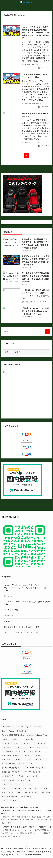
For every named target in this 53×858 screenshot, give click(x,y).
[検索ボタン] (50, 3)
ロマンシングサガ (31, 792)
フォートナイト (32, 776)
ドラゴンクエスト (40, 759)
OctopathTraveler (8, 731)
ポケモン (29, 784)
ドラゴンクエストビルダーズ (34, 768)
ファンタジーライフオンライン (13, 776)
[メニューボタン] (3, 3)
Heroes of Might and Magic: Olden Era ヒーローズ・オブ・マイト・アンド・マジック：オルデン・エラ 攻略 (26, 588)
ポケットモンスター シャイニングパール (16, 780)
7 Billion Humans (8, 727)
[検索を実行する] (47, 331)
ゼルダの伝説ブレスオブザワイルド (28, 751)
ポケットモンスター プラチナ (12, 784)
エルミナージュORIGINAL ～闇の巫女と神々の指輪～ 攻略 (27, 603)
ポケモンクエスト (40, 788)
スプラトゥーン (7, 751)
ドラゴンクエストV (8, 764)
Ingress (28, 727)
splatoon (30, 735)
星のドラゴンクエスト (9, 796)
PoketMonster (22, 731)
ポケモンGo (27, 788)
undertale (16, 739)
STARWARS (6, 739)
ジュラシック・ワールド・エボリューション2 (18, 747)
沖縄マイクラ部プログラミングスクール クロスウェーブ (27, 827)
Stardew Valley (41, 735)
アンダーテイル (26, 743)
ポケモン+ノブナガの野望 (11, 788)
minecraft (37, 727)
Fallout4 (20, 727)
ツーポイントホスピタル (32, 755)
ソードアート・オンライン (11, 755)
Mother (7, 621)
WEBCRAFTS (17, 854)
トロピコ (28, 759)
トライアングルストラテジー (12, 759)
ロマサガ (19, 792)
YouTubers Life (28, 739)
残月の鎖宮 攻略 (11, 610)
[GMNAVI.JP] (26, 3)
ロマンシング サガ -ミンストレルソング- (21, 632)
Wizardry (8, 596)
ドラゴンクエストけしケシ (11, 768)
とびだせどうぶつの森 (9, 743)
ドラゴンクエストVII (25, 764)
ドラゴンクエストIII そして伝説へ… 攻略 (21, 626)
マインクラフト (7, 792)
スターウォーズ (42, 747)
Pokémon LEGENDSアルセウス (13, 735)
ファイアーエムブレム (32, 772)
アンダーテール (39, 743)
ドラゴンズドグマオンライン (12, 772)
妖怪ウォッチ (45, 792)
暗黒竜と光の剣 (26, 796)
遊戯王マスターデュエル (10, 800)
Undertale (8, 615)
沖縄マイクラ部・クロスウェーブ (21, 851)
